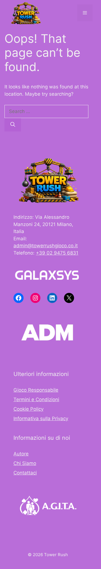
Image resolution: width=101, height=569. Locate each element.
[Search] (12, 124)
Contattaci (25, 473)
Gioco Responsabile (35, 390)
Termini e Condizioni (36, 399)
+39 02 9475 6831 (57, 253)
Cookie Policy (28, 409)
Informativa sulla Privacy (40, 418)
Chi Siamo (24, 463)
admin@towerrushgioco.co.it (45, 245)
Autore (21, 454)
